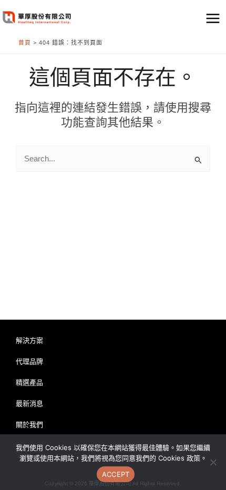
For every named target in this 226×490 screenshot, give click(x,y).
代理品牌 (29, 361)
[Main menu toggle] (213, 18)
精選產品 (29, 382)
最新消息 (29, 403)
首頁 (24, 42)
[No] (213, 462)
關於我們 (29, 424)
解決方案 (29, 340)
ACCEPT (116, 474)
